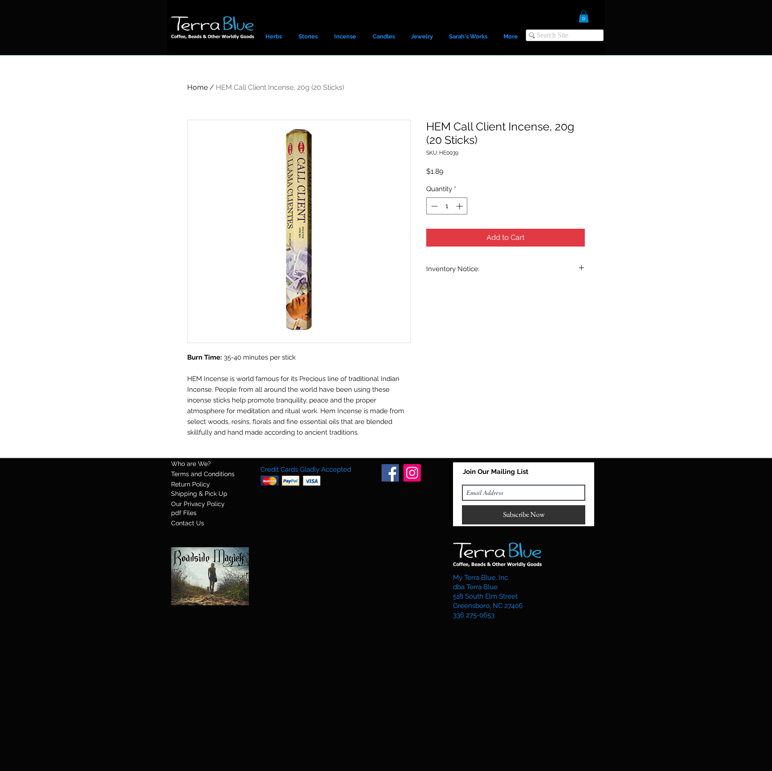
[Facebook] (390, 473)
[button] (584, 16)
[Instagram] (412, 473)
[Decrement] (434, 206)
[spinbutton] (447, 206)
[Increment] (460, 206)
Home (197, 87)
